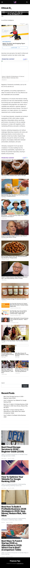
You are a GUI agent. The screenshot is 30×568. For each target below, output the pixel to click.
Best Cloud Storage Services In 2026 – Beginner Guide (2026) (14, 397)
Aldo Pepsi (3, 458)
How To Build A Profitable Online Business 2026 (15, 416)
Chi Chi (3, 522)
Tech (3, 444)
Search (3, 382)
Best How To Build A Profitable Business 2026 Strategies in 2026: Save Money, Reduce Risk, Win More (16, 406)
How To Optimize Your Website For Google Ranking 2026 (15, 401)
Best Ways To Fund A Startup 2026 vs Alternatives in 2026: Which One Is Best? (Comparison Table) (14, 411)
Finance (4, 503)
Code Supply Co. (20, 563)
